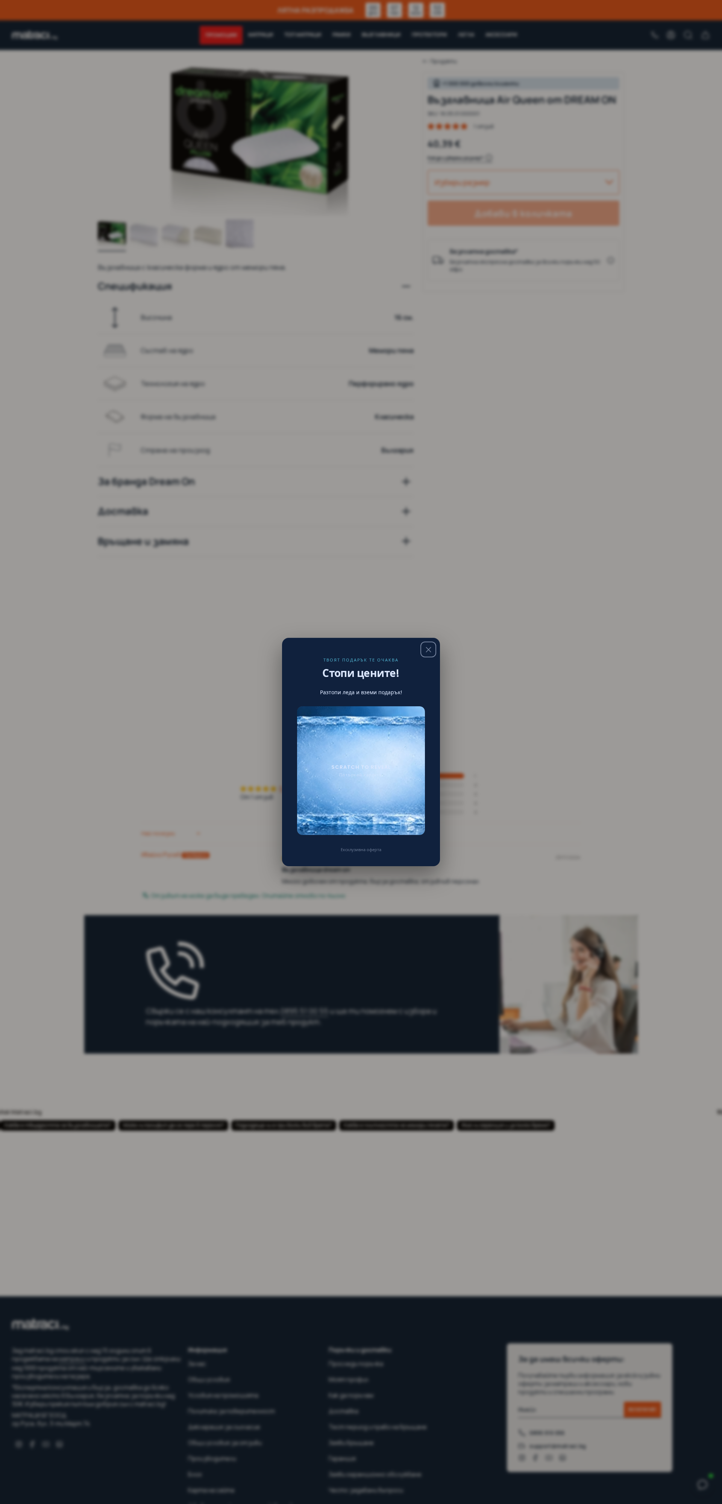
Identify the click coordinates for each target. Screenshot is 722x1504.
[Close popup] (428, 649)
